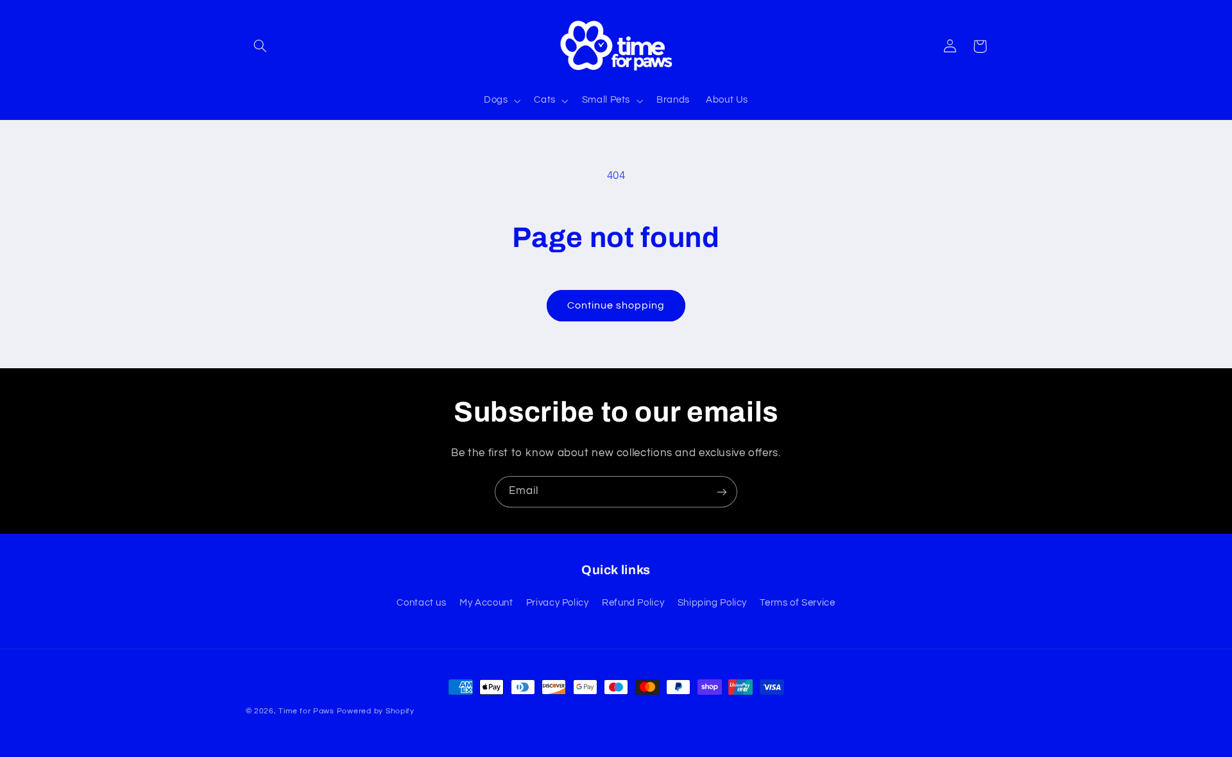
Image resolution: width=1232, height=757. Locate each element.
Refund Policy (633, 603)
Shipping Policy (712, 603)
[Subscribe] (722, 491)
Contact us (421, 603)
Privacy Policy (557, 603)
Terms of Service (797, 603)
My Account (486, 603)
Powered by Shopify (376, 711)
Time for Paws (306, 711)
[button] (260, 46)
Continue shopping (616, 305)
